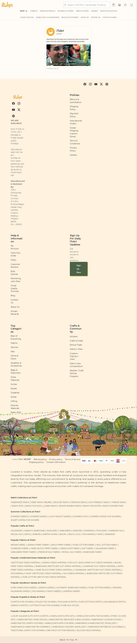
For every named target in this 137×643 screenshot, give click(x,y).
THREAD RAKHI (118, 502)
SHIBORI (36, 534)
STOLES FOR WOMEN (45, 602)
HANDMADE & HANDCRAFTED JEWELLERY (95, 623)
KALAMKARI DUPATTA (114, 602)
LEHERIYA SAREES (71, 591)
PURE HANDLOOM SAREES (24, 587)
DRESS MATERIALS (47, 11)
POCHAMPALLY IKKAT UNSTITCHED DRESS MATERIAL (36, 573)
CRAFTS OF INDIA (110, 17)
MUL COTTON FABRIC (107, 545)
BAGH (71, 534)
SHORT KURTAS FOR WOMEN (25, 520)
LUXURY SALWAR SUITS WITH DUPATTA (29, 616)
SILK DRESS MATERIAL (74, 573)
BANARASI (110, 534)
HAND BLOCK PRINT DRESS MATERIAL (54, 570)
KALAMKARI (16, 530)
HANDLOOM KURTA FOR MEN (59, 623)
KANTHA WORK (49, 534)
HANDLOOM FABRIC (70, 548)
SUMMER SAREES (38, 516)
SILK (78, 534)
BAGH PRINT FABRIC (61, 545)
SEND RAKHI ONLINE (41, 502)
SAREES (94, 11)
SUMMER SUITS (80, 516)
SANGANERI (65, 530)
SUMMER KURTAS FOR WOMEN (105, 516)
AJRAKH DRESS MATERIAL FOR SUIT (59, 562)
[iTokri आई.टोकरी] (7, 5)
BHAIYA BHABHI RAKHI (70, 506)
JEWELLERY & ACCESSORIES (47, 17)
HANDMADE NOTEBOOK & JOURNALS (106, 627)
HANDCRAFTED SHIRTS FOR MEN (27, 623)
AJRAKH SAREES (46, 587)
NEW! (22, 11)
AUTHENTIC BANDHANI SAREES (71, 587)
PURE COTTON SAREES (99, 587)
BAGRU (62, 534)
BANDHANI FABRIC (93, 552)
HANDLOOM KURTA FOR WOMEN (92, 616)
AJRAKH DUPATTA (19, 605)
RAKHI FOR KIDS (33, 506)
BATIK (27, 534)
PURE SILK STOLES (70, 605)
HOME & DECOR (27, 17)
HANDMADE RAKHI (20, 502)
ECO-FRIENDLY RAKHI (99, 502)
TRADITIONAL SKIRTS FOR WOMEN (27, 630)
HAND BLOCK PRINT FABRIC (44, 548)
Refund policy (40, 459)
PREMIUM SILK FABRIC (49, 552)
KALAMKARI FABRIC (105, 548)
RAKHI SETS (17, 506)
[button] (131, 5)
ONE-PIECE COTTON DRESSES (60, 630)
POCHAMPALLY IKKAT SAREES (46, 591)
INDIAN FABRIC (18, 545)
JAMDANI (77, 530)
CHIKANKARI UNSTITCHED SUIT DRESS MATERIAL (97, 570)
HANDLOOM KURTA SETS (62, 616)
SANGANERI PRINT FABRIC (23, 552)
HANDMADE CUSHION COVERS (106, 619)
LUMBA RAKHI (50, 506)
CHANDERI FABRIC (20, 548)
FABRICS (33, 11)
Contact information (56, 462)
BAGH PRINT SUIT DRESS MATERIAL (96, 562)
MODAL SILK (17, 534)
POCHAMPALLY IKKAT (92, 534)
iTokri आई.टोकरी (24, 459)
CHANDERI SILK (115, 530)
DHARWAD (89, 530)
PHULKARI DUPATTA (67, 602)
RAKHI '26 (85, 17)
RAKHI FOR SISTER (92, 506)
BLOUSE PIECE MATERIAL (89, 630)
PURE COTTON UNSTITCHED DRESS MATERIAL (44, 577)
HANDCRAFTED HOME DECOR (31, 619)
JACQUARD (51, 530)
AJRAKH (28, 530)
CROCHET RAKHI (61, 502)
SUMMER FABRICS (20, 516)
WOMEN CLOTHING (66, 11)
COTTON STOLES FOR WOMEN (44, 605)
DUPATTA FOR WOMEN (22, 602)
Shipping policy (36, 462)
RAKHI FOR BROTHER (113, 506)
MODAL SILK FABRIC (72, 552)
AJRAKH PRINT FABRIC (38, 545)
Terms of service (72, 459)
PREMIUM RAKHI (79, 502)
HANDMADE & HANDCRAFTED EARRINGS (30, 627)
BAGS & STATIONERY (70, 17)
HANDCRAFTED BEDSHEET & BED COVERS (68, 619)
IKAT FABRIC (88, 548)
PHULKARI (101, 530)
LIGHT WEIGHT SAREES (60, 516)
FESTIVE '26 (95, 17)
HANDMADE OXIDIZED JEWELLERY (69, 627)
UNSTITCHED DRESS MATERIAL (25, 562)
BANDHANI (39, 530)
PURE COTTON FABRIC (84, 545)
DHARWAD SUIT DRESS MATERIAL (99, 566)
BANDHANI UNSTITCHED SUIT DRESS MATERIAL (58, 566)
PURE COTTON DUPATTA (90, 602)
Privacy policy (55, 459)
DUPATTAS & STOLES (108, 11)
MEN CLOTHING (82, 11)
